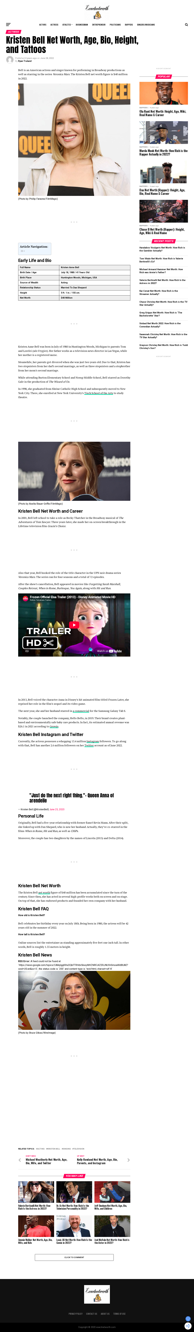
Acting (41, 1149)
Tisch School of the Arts (98, 393)
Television (79, 1149)
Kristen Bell (53, 1149)
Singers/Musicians (146, 24)
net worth (44, 892)
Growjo (54, 726)
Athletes (66, 24)
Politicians (115, 24)
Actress (54, 24)
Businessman (82, 24)
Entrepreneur (98, 24)
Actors (42, 24)
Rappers (129, 24)
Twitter (89, 745)
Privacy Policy (75, 1313)
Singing (67, 1149)
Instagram (93, 741)
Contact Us (91, 1313)
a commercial (81, 711)
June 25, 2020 (56, 809)
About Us (105, 1313)
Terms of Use (119, 1313)
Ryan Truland (25, 61)
